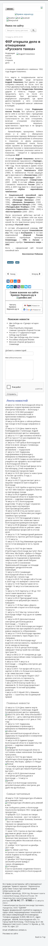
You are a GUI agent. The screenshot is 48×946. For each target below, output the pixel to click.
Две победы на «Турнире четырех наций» (24, 324)
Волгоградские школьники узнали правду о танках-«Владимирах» (23, 866)
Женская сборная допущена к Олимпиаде (22, 343)
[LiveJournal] (15, 286)
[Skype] (26, 286)
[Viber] (18, 286)
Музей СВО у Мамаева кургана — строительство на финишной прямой (22, 694)
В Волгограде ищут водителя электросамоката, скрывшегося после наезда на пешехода (23, 642)
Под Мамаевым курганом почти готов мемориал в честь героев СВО (23, 543)
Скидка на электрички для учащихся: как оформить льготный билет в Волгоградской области (23, 461)
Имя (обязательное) (13, 357)
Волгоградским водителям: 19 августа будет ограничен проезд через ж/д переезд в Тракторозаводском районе (22, 505)
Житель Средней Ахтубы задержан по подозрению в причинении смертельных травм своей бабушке (23, 557)
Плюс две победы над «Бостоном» (24, 337)
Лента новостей (17, 400)
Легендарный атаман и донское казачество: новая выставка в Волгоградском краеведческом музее (22, 520)
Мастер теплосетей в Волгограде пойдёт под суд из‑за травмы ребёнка (23, 614)
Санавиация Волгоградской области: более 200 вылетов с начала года (19, 574)
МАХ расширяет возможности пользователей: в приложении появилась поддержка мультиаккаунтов (20, 415)
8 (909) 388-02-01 (27, 917)
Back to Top (40, 937)
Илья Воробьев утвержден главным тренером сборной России (24, 329)
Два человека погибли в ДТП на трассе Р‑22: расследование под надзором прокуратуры (23, 437)
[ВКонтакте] (8, 281)
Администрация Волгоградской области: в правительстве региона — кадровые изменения (23, 496)
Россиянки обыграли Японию (21, 339)
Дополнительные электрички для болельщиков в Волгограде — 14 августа (20, 621)
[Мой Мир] (15, 281)
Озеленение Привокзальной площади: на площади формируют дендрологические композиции (21, 566)
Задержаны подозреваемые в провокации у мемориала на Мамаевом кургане (20, 454)
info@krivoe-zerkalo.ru (17, 930)
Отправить (11, 394)
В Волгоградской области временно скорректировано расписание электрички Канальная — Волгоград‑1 (24, 407)
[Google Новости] (32, 310)
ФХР (17, 262)
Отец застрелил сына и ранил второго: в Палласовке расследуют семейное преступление (23, 513)
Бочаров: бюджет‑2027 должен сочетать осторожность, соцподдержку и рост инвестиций (22, 678)
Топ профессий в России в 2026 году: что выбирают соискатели (23, 580)
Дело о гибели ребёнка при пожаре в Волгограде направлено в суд (22, 423)
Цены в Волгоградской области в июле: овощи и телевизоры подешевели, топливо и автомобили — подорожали (22, 446)
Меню (10, 9)
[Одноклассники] (11, 281)
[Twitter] (8, 286)
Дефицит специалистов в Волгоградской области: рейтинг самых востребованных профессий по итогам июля (23, 528)
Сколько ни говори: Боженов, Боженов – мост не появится (22, 821)
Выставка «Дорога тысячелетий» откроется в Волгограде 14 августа (22, 607)
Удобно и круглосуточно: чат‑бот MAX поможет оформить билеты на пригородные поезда (23, 489)
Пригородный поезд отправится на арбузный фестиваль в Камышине (21, 600)
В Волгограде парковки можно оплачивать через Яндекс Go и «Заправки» (23, 635)
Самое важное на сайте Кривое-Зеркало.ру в (24, 294)
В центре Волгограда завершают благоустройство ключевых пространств (22, 649)
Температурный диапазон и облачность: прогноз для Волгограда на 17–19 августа (23, 536)
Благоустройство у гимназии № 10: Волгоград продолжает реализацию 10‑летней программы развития (22, 686)
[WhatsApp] (22, 286)
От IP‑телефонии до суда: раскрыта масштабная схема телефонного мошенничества (24, 656)
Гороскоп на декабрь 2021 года (23, 851)
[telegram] (29, 286)
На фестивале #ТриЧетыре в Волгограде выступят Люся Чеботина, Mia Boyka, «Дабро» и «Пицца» (23, 550)
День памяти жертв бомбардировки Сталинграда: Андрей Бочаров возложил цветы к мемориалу (22, 430)
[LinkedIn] (11, 286)
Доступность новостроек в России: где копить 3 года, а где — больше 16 (23, 475)
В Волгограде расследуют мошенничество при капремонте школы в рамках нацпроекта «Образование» (24, 628)
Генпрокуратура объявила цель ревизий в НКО (23, 805)
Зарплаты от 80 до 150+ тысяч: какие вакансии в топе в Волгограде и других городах (23, 593)
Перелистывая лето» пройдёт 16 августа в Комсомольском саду (22, 586)
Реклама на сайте (10, 933)
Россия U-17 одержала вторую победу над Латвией (22, 333)
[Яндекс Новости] (32, 305)
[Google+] (18, 281)
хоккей (10, 262)
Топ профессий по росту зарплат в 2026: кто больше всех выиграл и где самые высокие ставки (23, 671)
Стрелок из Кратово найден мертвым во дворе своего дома (23, 837)
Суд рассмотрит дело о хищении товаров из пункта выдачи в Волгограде (22, 482)
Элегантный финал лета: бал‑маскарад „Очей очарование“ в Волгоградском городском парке (23, 468)
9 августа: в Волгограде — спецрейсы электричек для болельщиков (23, 663)
